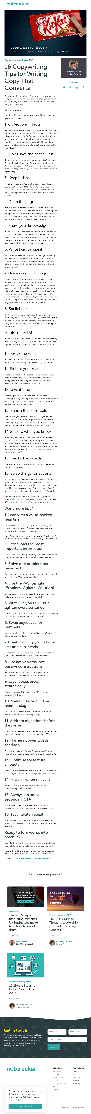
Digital (55, 1090)
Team (75, 1071)
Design (55, 1080)
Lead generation (59, 1083)
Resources (77, 1080)
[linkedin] (77, 87)
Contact (76, 1083)
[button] (82, 4)
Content (56, 1074)
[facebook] (83, 87)
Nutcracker (17, 499)
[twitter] (70, 87)
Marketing (57, 1071)
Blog (75, 1074)
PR (54, 1087)
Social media (58, 1077)
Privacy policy (64, 1107)
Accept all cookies (25, 1106)
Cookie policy (78, 1107)
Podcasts (77, 1077)
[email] (64, 87)
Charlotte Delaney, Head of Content (32, 858)
